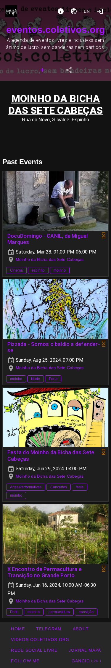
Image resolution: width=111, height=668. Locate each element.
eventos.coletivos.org (55, 29)
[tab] (42, 70)
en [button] (87, 11)
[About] (60, 11)
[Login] (99, 11)
